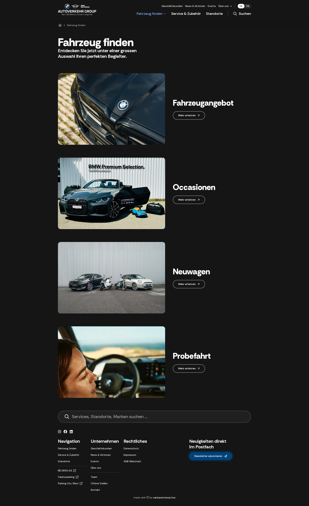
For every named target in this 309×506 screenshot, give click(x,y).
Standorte (214, 13)
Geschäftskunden (172, 6)
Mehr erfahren (187, 115)
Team (94, 477)
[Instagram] (59, 432)
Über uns (223, 6)
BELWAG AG (65, 470)
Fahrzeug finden (150, 13)
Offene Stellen (99, 483)
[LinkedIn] (71, 432)
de (241, 6)
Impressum (130, 455)
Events (212, 6)
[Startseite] (60, 25)
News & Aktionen (195, 6)
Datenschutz (131, 448)
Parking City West (68, 483)
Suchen (245, 13)
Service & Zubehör (186, 13)
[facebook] (65, 432)
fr (247, 6)
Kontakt (95, 490)
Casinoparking (66, 477)
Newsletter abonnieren (208, 456)
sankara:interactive (164, 497)
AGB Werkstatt (132, 461)
